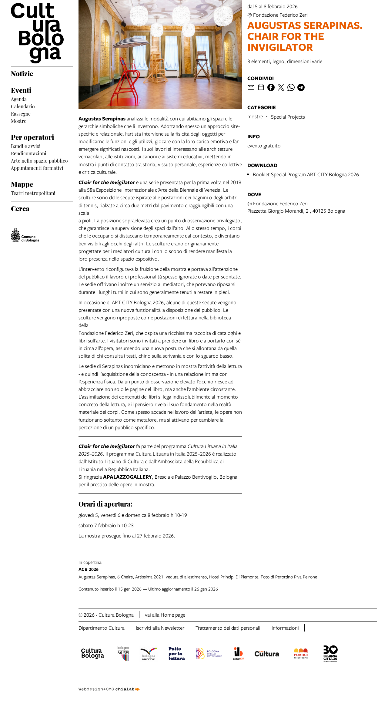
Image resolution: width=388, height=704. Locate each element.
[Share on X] (281, 87)
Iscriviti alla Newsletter (160, 627)
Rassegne (21, 113)
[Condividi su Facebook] (271, 87)
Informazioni (285, 627)
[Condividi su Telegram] (301, 87)
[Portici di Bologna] (301, 654)
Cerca (20, 207)
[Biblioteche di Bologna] (148, 654)
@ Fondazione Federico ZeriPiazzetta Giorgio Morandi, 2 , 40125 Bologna (296, 207)
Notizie (22, 72)
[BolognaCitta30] (331, 654)
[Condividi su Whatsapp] (291, 87)
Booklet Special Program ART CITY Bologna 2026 (306, 174)
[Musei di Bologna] (123, 654)
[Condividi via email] (251, 87)
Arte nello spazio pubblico (39, 160)
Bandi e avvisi (26, 146)
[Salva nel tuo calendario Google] (261, 87)
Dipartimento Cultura (102, 627)
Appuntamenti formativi (37, 167)
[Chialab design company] (109, 684)
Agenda (19, 99)
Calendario (23, 106)
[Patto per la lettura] (177, 654)
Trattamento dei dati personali (228, 627)
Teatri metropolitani (33, 193)
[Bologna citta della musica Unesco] (209, 654)
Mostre (18, 120)
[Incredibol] (238, 654)
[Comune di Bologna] (25, 235)
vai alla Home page (165, 614)
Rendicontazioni (28, 153)
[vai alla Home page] (42, 33)
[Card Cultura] (267, 654)
